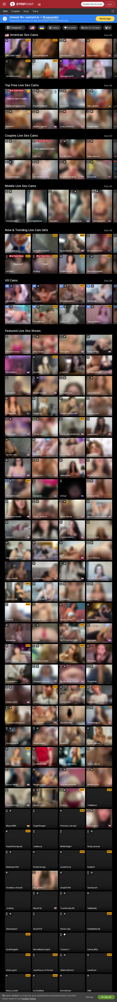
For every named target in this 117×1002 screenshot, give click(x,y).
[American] (32, 27)
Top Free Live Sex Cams (22, 85)
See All (108, 35)
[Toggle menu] (4, 4)
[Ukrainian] (42, 27)
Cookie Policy (28, 998)
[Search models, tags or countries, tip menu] (112, 11)
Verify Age (105, 18)
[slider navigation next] (111, 59)
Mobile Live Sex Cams (20, 186)
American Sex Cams (24, 35)
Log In (109, 4)
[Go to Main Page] (22, 4)
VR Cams (11, 280)
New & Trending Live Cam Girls (26, 230)
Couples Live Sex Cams (21, 135)
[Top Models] (39, 4)
